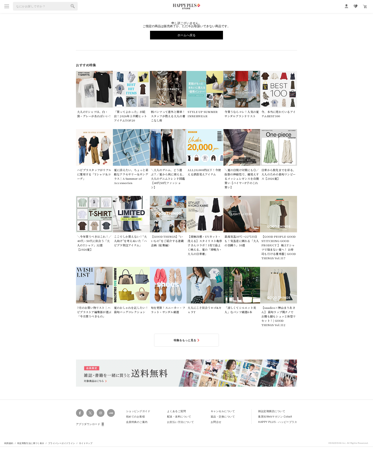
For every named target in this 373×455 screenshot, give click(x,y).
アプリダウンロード (88, 424)
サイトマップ (85, 443)
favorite (355, 6)
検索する (73, 6)
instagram (100, 413)
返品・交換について (223, 416)
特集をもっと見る (185, 340)
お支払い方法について (180, 422)
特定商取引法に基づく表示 (30, 443)
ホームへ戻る (186, 35)
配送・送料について (179, 416)
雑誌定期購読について (271, 411)
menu (6, 6)
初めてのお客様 (135, 416)
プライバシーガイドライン (61, 443)
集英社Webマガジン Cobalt (275, 416)
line (111, 413)
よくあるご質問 (176, 411)
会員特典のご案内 (137, 422)
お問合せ (216, 422)
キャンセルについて (223, 411)
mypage (346, 6)
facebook (80, 413)
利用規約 (8, 443)
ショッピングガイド (138, 411)
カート (364, 6)
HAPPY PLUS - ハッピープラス (277, 422)
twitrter (90, 413)
